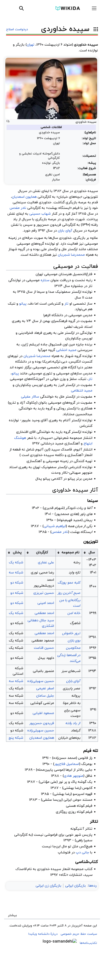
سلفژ (73, 379)
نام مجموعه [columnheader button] (71, 552)
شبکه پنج (16, 737)
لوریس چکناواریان (78, 338)
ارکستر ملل (67, 396)
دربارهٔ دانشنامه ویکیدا (43, 934)
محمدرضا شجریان (71, 254)
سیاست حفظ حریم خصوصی (79, 934)
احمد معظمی (44, 613)
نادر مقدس (18, 208)
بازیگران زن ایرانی (48, 885)
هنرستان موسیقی (58, 274)
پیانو (23, 303)
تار (66, 303)
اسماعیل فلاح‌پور (66, 764)
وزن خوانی (58, 379)
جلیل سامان (45, 695)
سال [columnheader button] (92, 552)
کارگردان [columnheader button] (42, 552)
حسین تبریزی (43, 593)
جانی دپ (82, 852)
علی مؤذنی (48, 782)
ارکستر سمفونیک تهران (50, 467)
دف (31, 303)
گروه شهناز (73, 356)
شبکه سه (16, 572)
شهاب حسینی (40, 213)
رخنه (76, 562)
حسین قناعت (44, 648)
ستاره (45, 280)
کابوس (87, 788)
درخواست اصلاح (17, 29)
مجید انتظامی (81, 390)
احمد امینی (45, 603)
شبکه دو (16, 582)
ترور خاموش (71, 633)
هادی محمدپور (67, 514)
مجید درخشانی (52, 443)
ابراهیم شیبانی (55, 526)
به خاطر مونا (71, 703)
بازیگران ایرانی (75, 885)
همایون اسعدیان (24, 197)
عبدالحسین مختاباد (77, 414)
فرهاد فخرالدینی (30, 333)
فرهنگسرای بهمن (55, 321)
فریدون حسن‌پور (41, 723)
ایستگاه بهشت (81, 532)
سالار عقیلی (30, 396)
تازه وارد (74, 572)
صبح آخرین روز (69, 593)
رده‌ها (93, 885)
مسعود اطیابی (43, 713)
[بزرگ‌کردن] (8, 121)
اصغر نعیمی (45, 688)
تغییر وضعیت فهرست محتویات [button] (94, 31)
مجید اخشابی (66, 350)
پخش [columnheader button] (17, 552)
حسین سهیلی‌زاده (40, 681)
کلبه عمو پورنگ (69, 582)
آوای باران (65, 230)
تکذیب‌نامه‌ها (88, 943)
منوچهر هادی (73, 776)
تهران (30, 44)
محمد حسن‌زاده (64, 758)
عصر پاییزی (71, 688)
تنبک (11, 303)
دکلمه (59, 455)
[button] (94, 8)
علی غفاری (46, 562)
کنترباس (54, 303)
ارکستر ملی (66, 333)
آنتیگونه (77, 828)
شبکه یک (16, 562)
